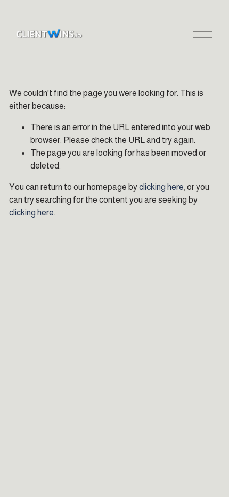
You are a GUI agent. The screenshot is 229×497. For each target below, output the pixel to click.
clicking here (161, 186)
